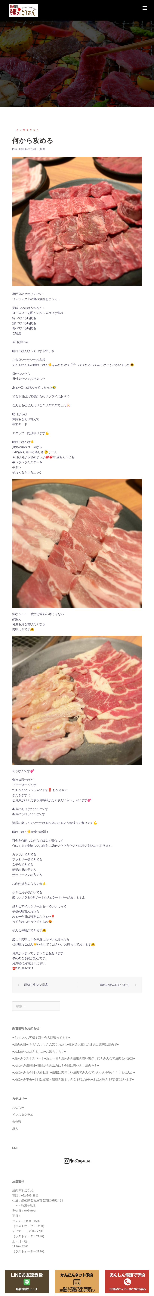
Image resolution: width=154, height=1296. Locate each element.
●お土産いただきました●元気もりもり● (39, 1051)
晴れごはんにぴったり (115, 985)
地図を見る (28, 1205)
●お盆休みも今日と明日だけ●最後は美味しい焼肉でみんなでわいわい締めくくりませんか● (73, 1072)
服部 (42, 149)
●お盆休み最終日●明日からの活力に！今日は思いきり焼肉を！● (55, 1065)
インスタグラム (28, 130)
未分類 (16, 1122)
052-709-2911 (29, 1195)
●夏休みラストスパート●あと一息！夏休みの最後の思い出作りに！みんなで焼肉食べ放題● (73, 1058)
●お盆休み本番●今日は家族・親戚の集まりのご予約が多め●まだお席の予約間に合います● (73, 1079)
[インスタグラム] (77, 1161)
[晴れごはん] (23, 10)
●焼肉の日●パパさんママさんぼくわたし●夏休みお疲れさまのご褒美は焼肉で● (65, 1044)
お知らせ (18, 1107)
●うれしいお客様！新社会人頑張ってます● (41, 1037)
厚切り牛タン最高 (36, 985)
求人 (15, 1128)
